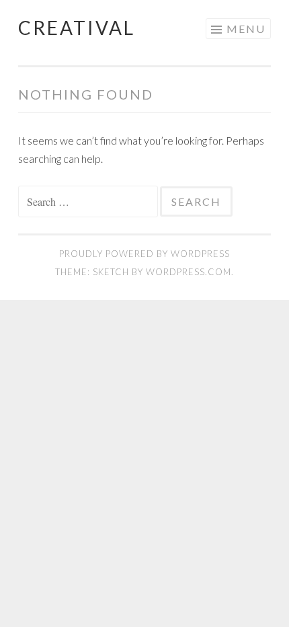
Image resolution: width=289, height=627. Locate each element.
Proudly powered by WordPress (144, 253)
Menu (245, 28)
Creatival (76, 27)
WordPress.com (188, 271)
